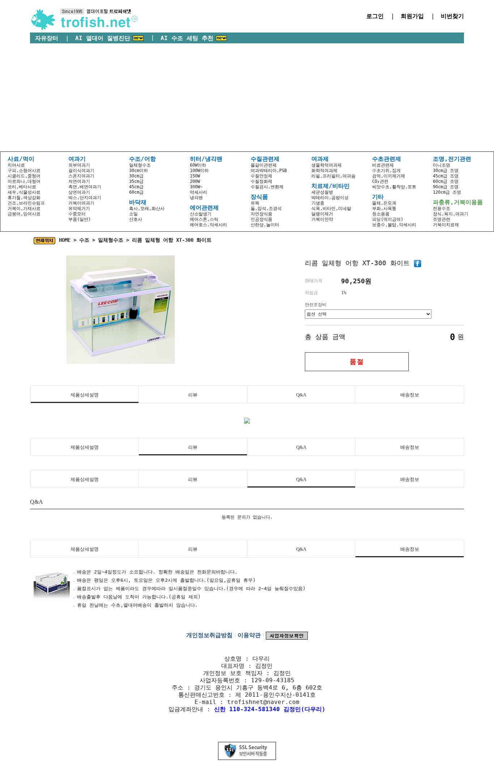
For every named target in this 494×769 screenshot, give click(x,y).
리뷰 (192, 395)
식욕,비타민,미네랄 (331, 208)
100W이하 (199, 170)
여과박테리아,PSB (269, 170)
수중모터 (77, 213)
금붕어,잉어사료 (24, 213)
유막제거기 (79, 208)
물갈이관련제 (264, 165)
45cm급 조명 (446, 176)
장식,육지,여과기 (450, 213)
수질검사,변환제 (267, 186)
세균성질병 (322, 192)
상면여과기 (79, 192)
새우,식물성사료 (24, 192)
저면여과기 (79, 181)
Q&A (301, 395)
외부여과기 (79, 165)
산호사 (135, 219)
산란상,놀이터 (265, 224)
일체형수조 (140, 165)
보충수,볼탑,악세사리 (394, 224)
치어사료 (16, 165)
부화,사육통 (384, 208)
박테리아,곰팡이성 (330, 197)
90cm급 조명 (446, 186)
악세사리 (198, 192)
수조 (84, 240)
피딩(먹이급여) (387, 219)
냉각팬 (196, 197)
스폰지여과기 (81, 176)
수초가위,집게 (386, 170)
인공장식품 (261, 219)
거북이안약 (322, 219)
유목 (255, 203)
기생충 (317, 203)
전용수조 (441, 208)
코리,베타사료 (22, 186)
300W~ (196, 186)
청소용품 (380, 213)
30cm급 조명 (446, 170)
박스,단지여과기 (84, 197)
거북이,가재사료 (24, 208)
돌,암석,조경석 (266, 208)
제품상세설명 (85, 395)
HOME (65, 240)
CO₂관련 (380, 181)
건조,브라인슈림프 (26, 203)
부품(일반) (79, 219)
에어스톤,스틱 (204, 219)
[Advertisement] (247, 97)
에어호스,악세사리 (208, 224)
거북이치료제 (446, 224)
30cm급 (136, 176)
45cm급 (136, 186)
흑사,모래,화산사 (147, 208)
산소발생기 (201, 213)
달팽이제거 (322, 213)
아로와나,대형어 (24, 181)
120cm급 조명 (447, 192)
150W (195, 176)
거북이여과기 (81, 203)
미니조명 (441, 165)
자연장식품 (261, 213)
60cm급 (136, 192)
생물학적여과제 (326, 165)
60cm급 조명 (446, 181)
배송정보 (409, 395)
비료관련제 (383, 165)
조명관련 (441, 219)
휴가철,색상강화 (24, 197)
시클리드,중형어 (24, 176)
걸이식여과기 (81, 170)
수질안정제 (261, 176)
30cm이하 (138, 170)
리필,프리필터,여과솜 (333, 176)
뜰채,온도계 (384, 203)
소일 (133, 213)
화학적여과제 (324, 170)
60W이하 (198, 165)
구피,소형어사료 (24, 170)
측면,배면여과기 (84, 186)
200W (195, 181)
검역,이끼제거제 (388, 176)
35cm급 (136, 181)
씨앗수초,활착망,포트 (394, 186)
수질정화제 (261, 181)
